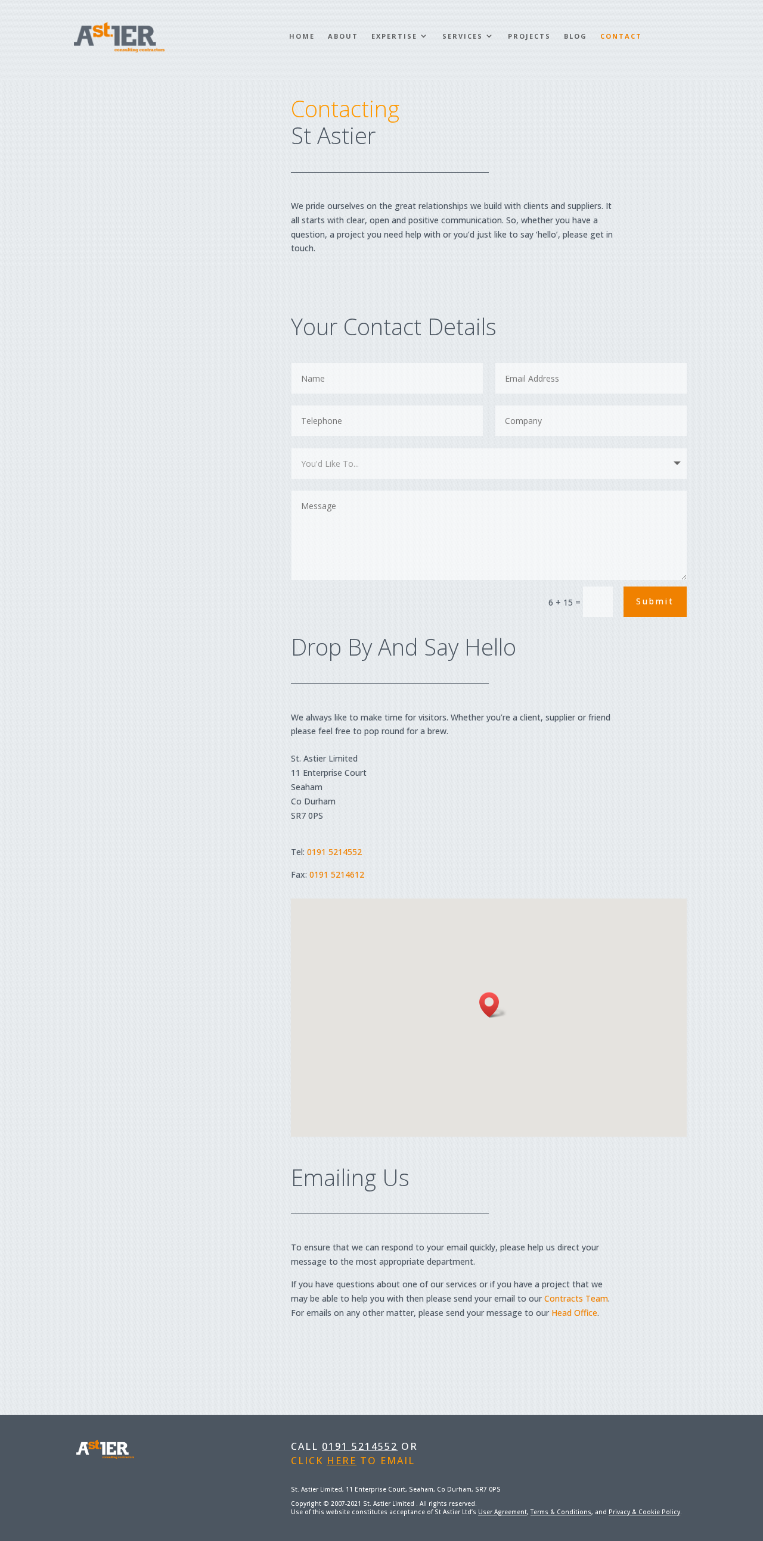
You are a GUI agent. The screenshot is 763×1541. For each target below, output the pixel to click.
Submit (655, 601)
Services (462, 36)
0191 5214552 (334, 851)
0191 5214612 (336, 874)
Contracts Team (576, 1298)
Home (302, 36)
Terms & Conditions (561, 1512)
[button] (493, 1005)
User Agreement (502, 1512)
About (343, 36)
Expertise (394, 36)
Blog (575, 36)
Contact (621, 36)
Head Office (574, 1312)
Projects (529, 36)
